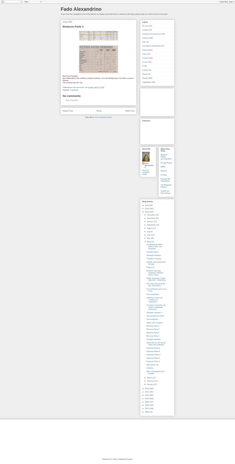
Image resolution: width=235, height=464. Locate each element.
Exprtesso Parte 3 (153, 355)
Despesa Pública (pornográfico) (166, 157)
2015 (147, 209)
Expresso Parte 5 (153, 348)
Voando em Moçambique (166, 192)
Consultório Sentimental (151, 46)
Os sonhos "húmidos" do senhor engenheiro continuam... (156, 307)
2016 (147, 205)
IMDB (163, 167)
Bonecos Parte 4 (153, 326)
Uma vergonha (152, 319)
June (149, 235)
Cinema (145, 38)
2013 (147, 389)
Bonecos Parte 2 (153, 333)
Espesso (145, 50)
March (149, 378)
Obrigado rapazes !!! (154, 313)
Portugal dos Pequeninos (165, 180)
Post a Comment (72, 100)
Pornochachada (153, 294)
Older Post (129, 111)
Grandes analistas (154, 339)
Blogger (129, 459)
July (149, 232)
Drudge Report (166, 163)
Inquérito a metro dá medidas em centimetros (154, 300)
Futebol (145, 58)
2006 (147, 412)
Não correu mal (153, 365)
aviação (145, 30)
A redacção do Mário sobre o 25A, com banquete (155, 246)
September (151, 225)
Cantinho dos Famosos (151, 34)
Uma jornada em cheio (155, 316)
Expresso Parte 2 (153, 358)
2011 (147, 395)
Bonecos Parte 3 (153, 329)
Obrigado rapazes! (154, 255)
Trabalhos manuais (154, 259)
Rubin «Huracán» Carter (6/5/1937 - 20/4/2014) (156, 279)
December (151, 215)
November (151, 218)
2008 (147, 405)
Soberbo (150, 368)
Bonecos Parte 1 (153, 336)
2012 (147, 392)
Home (99, 111)
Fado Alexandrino (81, 9)
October (150, 222)
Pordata (164, 175)
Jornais (145, 62)
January (150, 384)
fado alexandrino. (149, 165)
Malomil (164, 171)
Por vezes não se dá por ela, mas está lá (156, 285)
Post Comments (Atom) (103, 117)
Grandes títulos (152, 252)
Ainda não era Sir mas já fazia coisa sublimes (156, 344)
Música (145, 78)
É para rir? (151, 267)
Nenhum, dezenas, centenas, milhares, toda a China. (155, 273)
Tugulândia (74, 90)
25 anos (145, 26)
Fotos (144, 54)
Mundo (145, 74)
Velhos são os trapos (155, 323)
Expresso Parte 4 (153, 351)
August (150, 228)
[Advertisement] (154, 101)
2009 (147, 402)
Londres (145, 70)
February (151, 381)
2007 (147, 408)
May (149, 238)
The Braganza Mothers (166, 186)
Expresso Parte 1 (153, 361)
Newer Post (68, 111)
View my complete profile (145, 172)
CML (144, 42)
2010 (147, 399)
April (149, 242)
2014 (147, 212)
